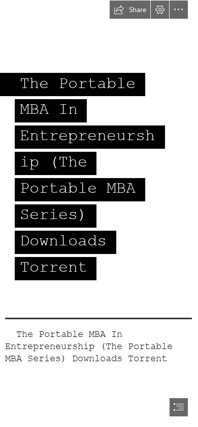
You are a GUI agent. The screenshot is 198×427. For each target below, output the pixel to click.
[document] (99, 213)
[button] (130, 10)
